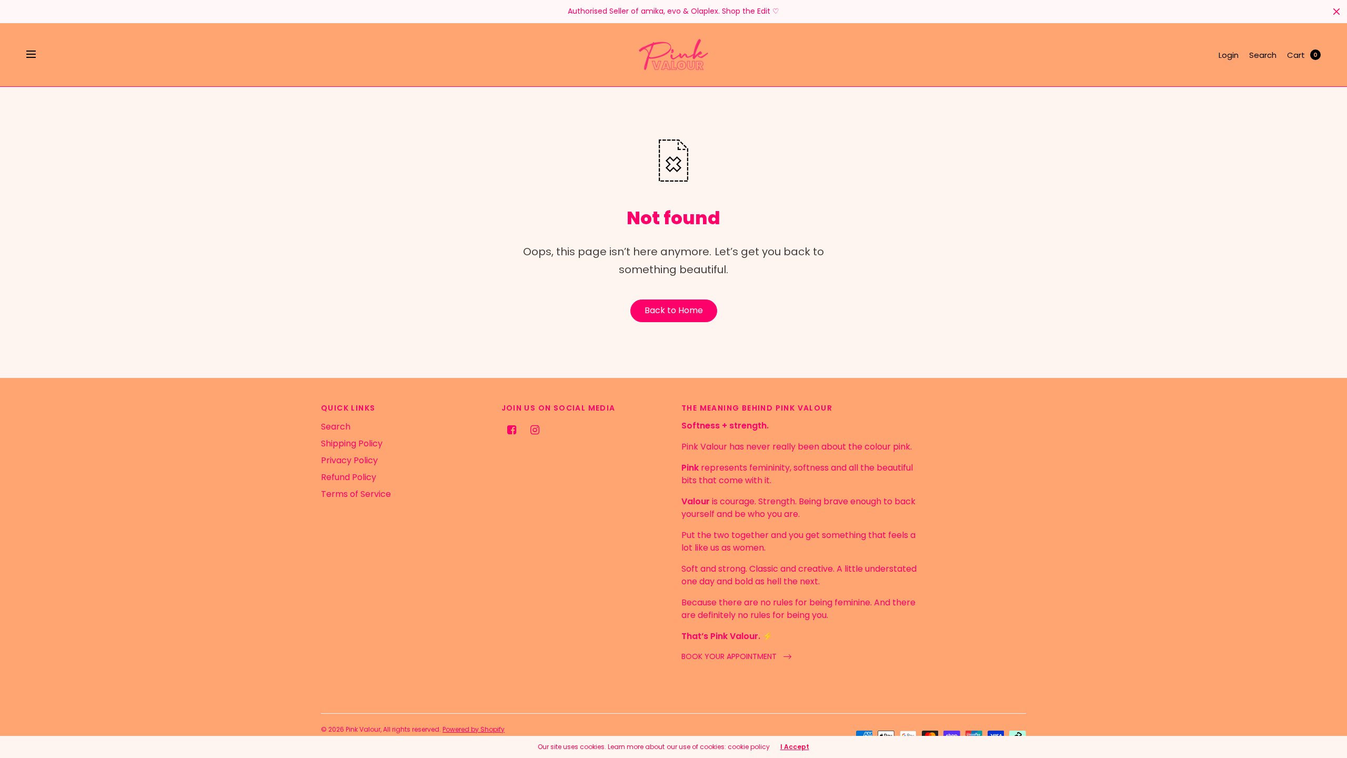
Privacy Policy (349, 460)
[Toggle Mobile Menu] (37, 54)
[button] (736, 656)
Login (1229, 55)
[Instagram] (535, 430)
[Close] (1336, 11)
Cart (1296, 55)
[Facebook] (511, 430)
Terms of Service (356, 494)
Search (1262, 55)
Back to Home (674, 310)
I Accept (794, 747)
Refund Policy (348, 477)
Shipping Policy (352, 443)
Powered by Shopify (474, 729)
